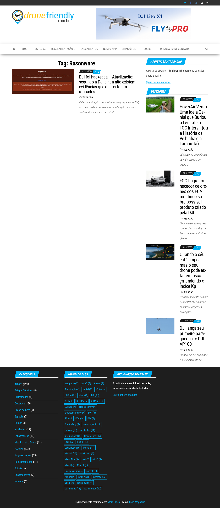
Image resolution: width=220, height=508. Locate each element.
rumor (70, 476)
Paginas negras (74, 471)
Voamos (19, 481)
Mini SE (82, 465)
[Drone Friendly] (14, 49)
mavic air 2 (87, 453)
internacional (73, 436)
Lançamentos (89, 48)
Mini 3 (69, 465)
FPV (91, 418)
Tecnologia (84, 482)
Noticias (19, 449)
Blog (24, 48)
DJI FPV (81, 401)
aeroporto (71, 383)
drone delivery (87, 406)
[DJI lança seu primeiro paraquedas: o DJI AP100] (160, 325)
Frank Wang (72, 424)
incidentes (87, 430)
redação (88, 97)
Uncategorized (22, 475)
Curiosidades (21, 397)
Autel (88, 389)
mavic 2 (88, 447)
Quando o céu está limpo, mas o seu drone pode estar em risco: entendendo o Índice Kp (193, 270)
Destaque (20, 403)
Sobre (148, 48)
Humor (18, 423)
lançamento (92, 436)
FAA (68, 418)
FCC (79, 418)
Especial (40, 48)
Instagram (196, 2)
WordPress (114, 502)
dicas (83, 395)
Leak (69, 441)
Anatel (99, 383)
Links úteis (129, 48)
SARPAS (84, 476)
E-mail (202, 2)
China (101, 389)
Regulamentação (62, 48)
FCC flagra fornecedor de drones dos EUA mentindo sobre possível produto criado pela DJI (193, 196)
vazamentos (92, 488)
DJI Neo (70, 406)
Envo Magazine (137, 502)
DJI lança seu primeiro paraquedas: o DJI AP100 (192, 336)
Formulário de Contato (174, 48)
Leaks (82, 441)
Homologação (92, 424)
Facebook (191, 2)
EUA (92, 412)
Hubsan (71, 430)
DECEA (70, 395)
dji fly (69, 401)
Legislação (72, 447)
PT (207, 2)
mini (85, 459)
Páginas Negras (23, 455)
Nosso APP (110, 48)
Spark (69, 482)
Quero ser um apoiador (158, 82)
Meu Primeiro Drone (25, 442)
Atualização (72, 389)
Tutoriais (19, 468)
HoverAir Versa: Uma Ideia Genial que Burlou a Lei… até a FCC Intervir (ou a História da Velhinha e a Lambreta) (194, 125)
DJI (95, 395)
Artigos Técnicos (24, 390)
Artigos (18, 384)
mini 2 (97, 459)
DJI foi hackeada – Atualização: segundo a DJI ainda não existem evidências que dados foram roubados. (107, 84)
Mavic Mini (72, 459)
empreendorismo (75, 412)
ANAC (86, 383)
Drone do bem (22, 410)
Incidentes (20, 429)
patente (92, 471)
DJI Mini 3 (97, 401)
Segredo (99, 476)
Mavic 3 (71, 453)
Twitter (185, 2)
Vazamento (73, 488)
